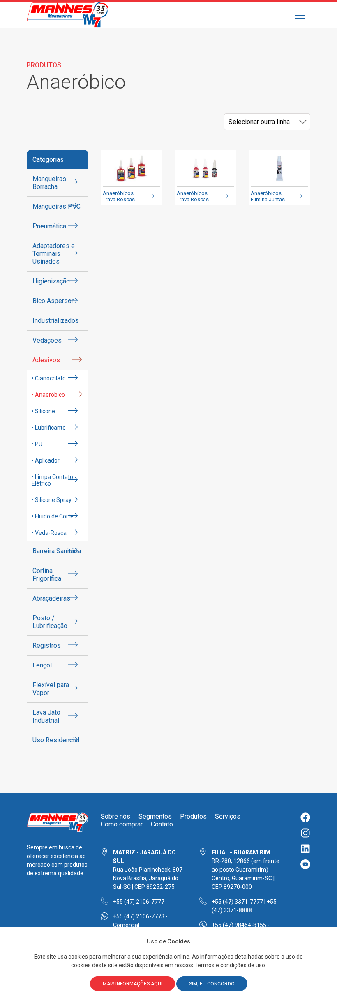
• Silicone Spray (52, 500)
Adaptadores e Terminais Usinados (53, 253)
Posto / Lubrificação (49, 622)
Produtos (193, 816)
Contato (162, 824)
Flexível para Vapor (50, 689)
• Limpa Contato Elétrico (52, 480)
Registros (46, 645)
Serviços (227, 816)
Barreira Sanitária (56, 551)
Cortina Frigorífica (46, 574)
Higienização (51, 281)
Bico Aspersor (53, 301)
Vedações (47, 340)
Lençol (42, 665)
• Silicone (43, 411)
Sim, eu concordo (212, 984)
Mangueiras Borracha (49, 183)
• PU (37, 444)
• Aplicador (46, 460)
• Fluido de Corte (53, 516)
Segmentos (155, 816)
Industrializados (55, 320)
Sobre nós (115, 816)
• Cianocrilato (49, 378)
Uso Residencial (55, 740)
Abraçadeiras (51, 598)
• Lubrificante (49, 427)
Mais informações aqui (132, 984)
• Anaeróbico (48, 394)
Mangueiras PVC (56, 206)
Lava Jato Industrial (46, 716)
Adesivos (46, 360)
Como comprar (122, 824)
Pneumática (49, 226)
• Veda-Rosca (49, 532)
